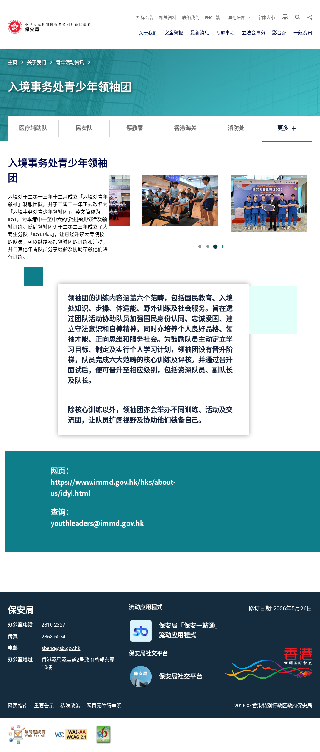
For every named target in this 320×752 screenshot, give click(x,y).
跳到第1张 (199, 246)
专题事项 (225, 33)
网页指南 (18, 706)
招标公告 (145, 17)
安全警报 (173, 33)
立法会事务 (253, 33)
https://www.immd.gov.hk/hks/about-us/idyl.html (113, 488)
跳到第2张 (207, 246)
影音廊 (279, 33)
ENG (209, 17)
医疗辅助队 (33, 128)
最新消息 (199, 33)
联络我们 (191, 17)
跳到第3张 (215, 247)
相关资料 (168, 17)
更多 (283, 128)
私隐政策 (70, 706)
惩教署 (134, 128)
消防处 (236, 128)
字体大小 (266, 17)
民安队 (84, 128)
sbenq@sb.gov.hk (61, 648)
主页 (12, 62)
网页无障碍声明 (104, 706)
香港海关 (185, 128)
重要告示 (44, 706)
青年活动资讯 (70, 62)
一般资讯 (302, 33)
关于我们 (148, 33)
